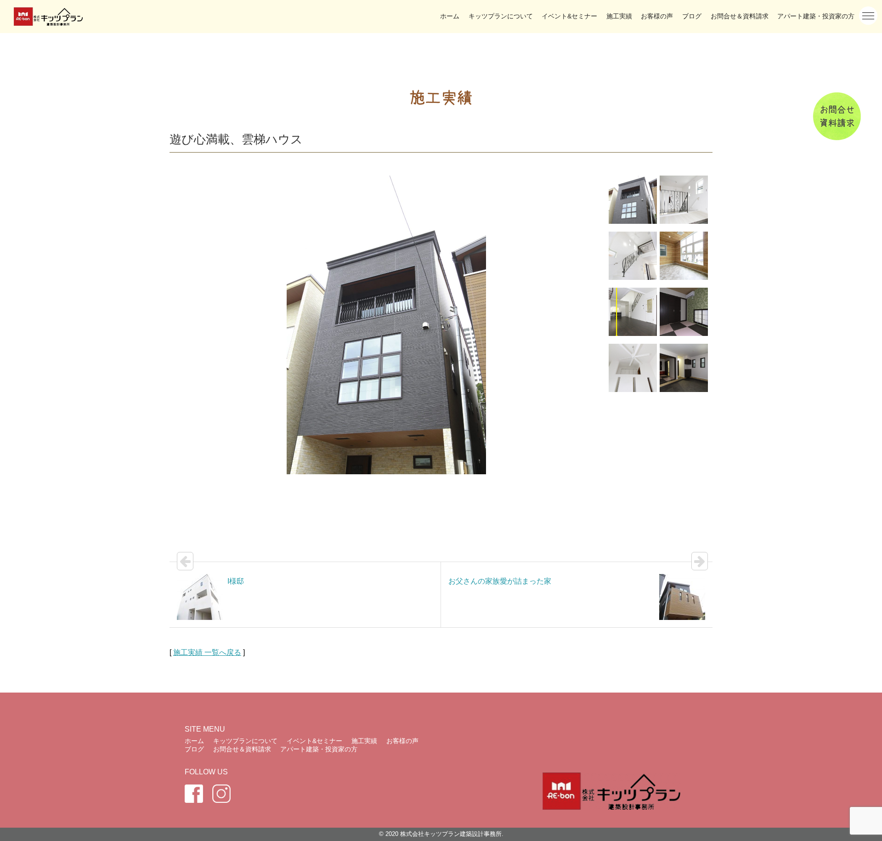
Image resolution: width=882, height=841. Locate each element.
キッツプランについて (501, 16)
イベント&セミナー (569, 16)
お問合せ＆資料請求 (740, 16)
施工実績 (619, 16)
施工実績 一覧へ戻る (207, 652)
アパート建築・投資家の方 (815, 16)
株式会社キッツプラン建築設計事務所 (451, 833)
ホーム (449, 16)
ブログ (691, 16)
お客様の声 (657, 16)
